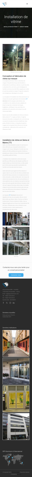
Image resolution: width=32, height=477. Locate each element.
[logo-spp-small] (5, 2)
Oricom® (19, 474)
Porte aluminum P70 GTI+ (9, 315)
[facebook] (3, 303)
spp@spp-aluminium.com (12, 293)
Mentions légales (15, 472)
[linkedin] (14, 303)
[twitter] (7, 303)
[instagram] (10, 303)
